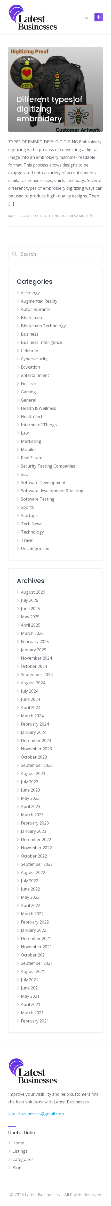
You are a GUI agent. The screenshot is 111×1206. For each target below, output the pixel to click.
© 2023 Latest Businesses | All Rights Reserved (55, 1194)
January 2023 (33, 831)
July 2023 (29, 782)
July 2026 (29, 600)
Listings (20, 1151)
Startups (29, 515)
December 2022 (36, 839)
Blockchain (31, 317)
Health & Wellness (38, 408)
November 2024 (36, 658)
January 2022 (33, 930)
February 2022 (35, 922)
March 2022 (32, 914)
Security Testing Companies (48, 466)
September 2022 (37, 864)
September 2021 (37, 963)
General (28, 400)
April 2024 (30, 707)
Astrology (30, 293)
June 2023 (30, 790)
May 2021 (30, 996)
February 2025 (35, 641)
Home (18, 1143)
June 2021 (30, 988)
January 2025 (33, 650)
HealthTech (32, 416)
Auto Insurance (36, 309)
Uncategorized (35, 548)
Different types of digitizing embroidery (49, 109)
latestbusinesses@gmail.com (36, 1114)
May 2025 (30, 617)
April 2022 (30, 905)
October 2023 (34, 757)
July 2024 (29, 691)
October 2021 (34, 955)
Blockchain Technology (43, 326)
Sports (27, 507)
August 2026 (33, 592)
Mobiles (28, 449)
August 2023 (33, 773)
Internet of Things (39, 425)
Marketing (31, 441)
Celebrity (29, 350)
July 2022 (29, 881)
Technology (32, 532)
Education (30, 367)
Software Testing (37, 499)
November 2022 (36, 848)
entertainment (35, 375)
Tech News (31, 524)
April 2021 (30, 1004)
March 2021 (32, 1013)
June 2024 (30, 699)
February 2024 (35, 724)
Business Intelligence (41, 342)
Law (25, 433)
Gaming (28, 392)
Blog (16, 1167)
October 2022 (34, 856)
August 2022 (33, 872)
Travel (27, 540)
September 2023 (37, 765)
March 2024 (32, 716)
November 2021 (36, 947)
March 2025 (32, 633)
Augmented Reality (39, 301)
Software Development (43, 482)
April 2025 (30, 625)
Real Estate (31, 458)
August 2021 (33, 971)
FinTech (28, 383)
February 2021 (35, 1021)
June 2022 (30, 889)
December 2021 (36, 938)
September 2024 (37, 674)
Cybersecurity (34, 359)
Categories (23, 1159)
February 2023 (35, 823)
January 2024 (33, 732)
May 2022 (30, 897)
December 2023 (36, 740)
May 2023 (30, 798)
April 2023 (30, 806)
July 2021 (29, 980)
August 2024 (33, 683)
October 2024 (34, 666)
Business (27, 59)
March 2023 (32, 815)
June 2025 (30, 608)
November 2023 (36, 749)
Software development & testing (52, 491)
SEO (25, 474)
